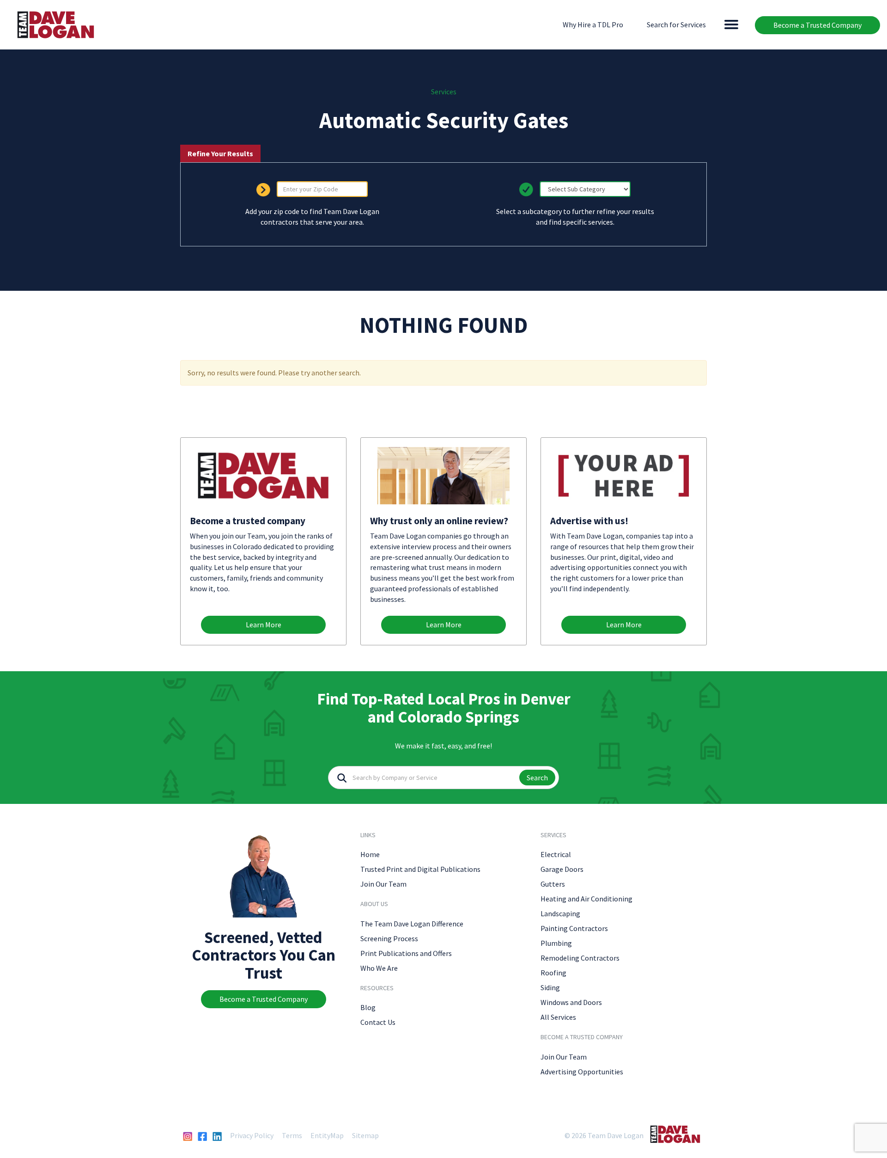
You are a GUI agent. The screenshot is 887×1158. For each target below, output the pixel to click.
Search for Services (676, 24)
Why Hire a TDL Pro (593, 24)
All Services (558, 1017)
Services (443, 91)
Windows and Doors (571, 1002)
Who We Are (379, 968)
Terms (292, 1135)
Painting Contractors (574, 928)
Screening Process (389, 938)
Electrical (556, 854)
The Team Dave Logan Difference (411, 923)
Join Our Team (383, 883)
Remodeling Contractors (580, 957)
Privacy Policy (251, 1135)
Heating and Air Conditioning (586, 898)
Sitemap (365, 1135)
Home (370, 854)
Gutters (553, 883)
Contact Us (377, 1022)
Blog (368, 1007)
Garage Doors (562, 869)
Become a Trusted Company (817, 25)
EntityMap (327, 1135)
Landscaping (560, 913)
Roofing (553, 972)
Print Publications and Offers (406, 953)
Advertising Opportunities (582, 1071)
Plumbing (556, 943)
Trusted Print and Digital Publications (420, 869)
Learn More (263, 624)
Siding (550, 987)
